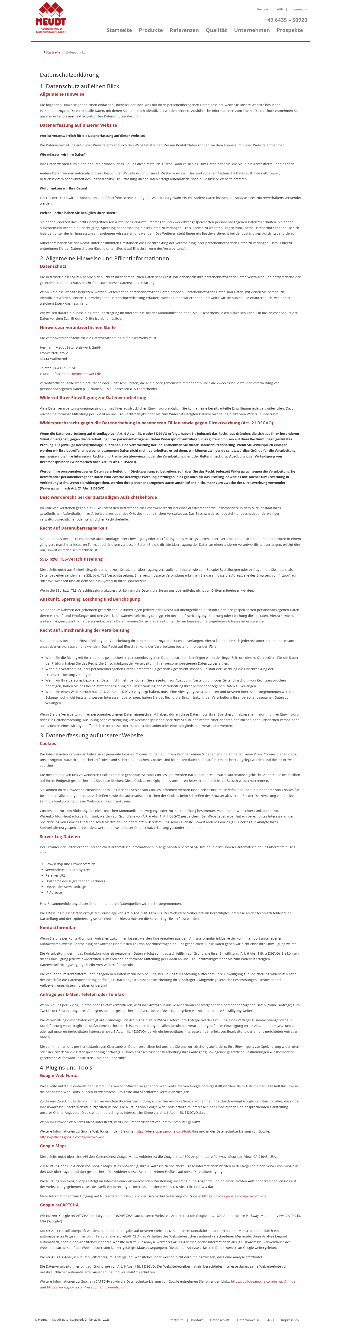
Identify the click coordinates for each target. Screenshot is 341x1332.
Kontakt (262, 9)
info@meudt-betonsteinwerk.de (76, 374)
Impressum (299, 9)
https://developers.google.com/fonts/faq (167, 1131)
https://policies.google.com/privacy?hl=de (72, 1137)
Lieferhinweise (248, 1320)
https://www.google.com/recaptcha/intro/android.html (89, 1287)
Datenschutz (220, 1320)
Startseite (176, 1320)
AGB (280, 9)
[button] (150, 32)
